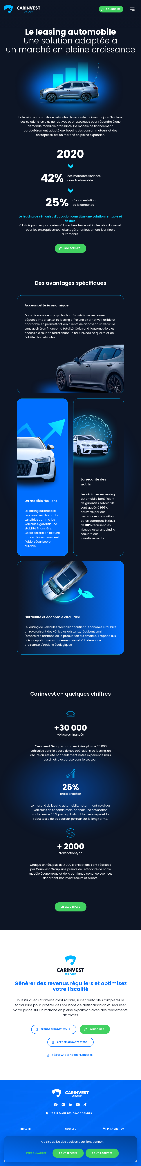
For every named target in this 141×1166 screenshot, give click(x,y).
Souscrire (113, 9)
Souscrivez (72, 248)
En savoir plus (70, 907)
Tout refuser (68, 1153)
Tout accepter (102, 1153)
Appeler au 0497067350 (72, 1042)
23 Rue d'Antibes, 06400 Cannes (71, 1113)
